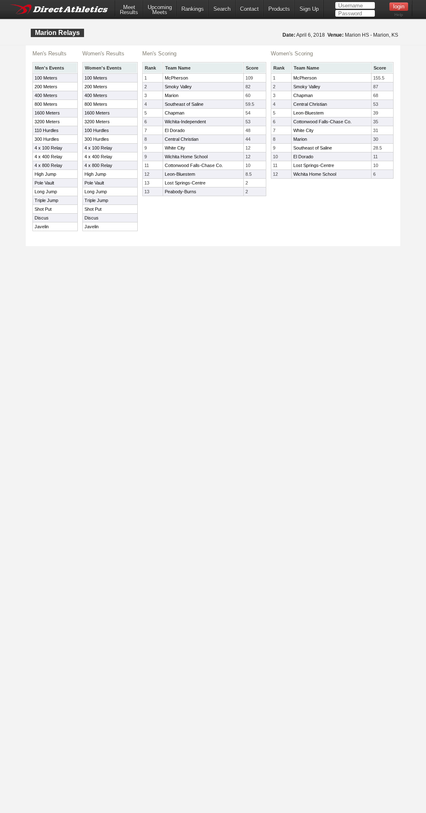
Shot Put (43, 209)
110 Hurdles (47, 130)
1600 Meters (47, 112)
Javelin (42, 226)
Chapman (174, 112)
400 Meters (46, 95)
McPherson (176, 77)
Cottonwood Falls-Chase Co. (194, 165)
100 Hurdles (96, 130)
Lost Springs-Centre (185, 182)
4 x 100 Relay (48, 147)
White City (175, 147)
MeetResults (129, 10)
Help (398, 14)
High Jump (45, 174)
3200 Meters (47, 121)
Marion (171, 95)
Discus (42, 217)
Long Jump (46, 191)
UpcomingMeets (160, 10)
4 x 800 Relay (48, 165)
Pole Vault (44, 182)
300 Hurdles (47, 139)
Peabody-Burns (180, 191)
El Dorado (175, 130)
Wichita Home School (186, 156)
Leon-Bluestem (180, 174)
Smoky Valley (178, 86)
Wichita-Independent (185, 121)
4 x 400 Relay (48, 156)
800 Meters (46, 104)
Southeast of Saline (184, 104)
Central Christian (181, 139)
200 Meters (46, 86)
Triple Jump (46, 200)
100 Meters (46, 77)
